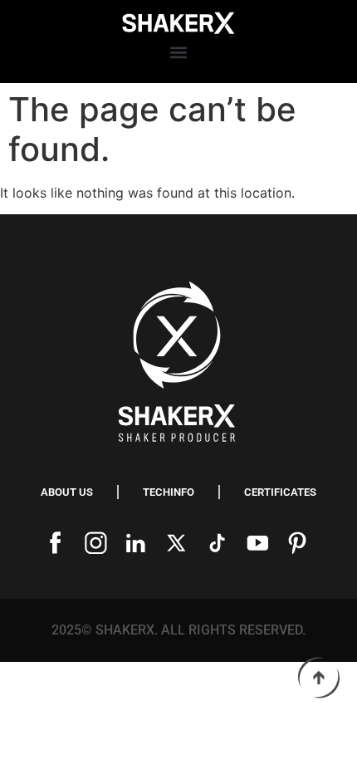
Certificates (280, 492)
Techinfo (168, 492)
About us (67, 492)
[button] (179, 52)
